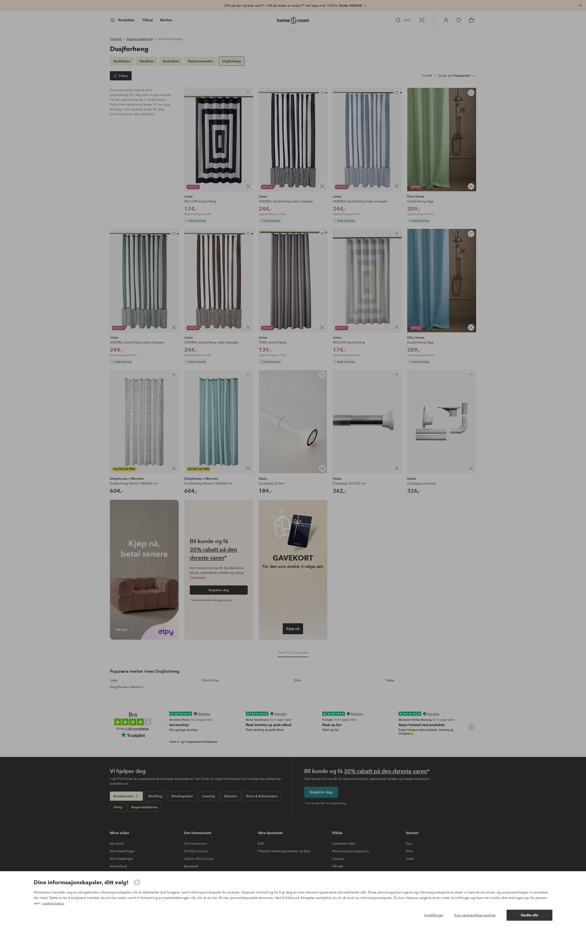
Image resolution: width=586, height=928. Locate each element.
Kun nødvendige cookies (475, 915)
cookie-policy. (53, 903)
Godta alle (529, 915)
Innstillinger (433, 915)
